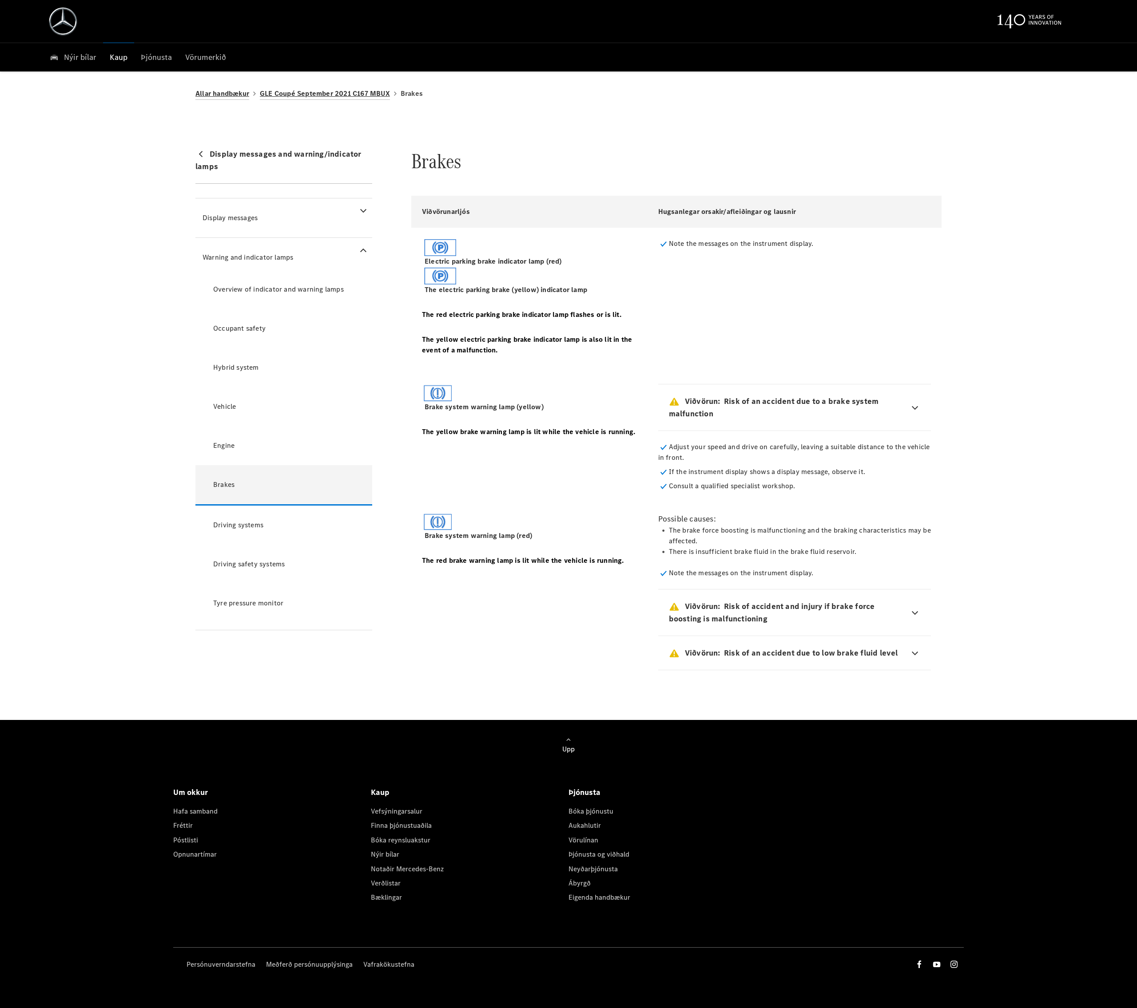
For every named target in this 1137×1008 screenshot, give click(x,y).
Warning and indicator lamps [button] (248, 257)
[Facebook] (919, 964)
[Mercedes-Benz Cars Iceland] (63, 21)
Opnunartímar (195, 854)
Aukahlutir (584, 825)
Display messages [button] (230, 217)
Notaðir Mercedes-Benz (407, 869)
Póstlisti (185, 840)
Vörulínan (583, 840)
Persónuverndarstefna (221, 964)
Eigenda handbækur (599, 897)
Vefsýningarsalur (396, 811)
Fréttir (183, 825)
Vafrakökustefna (388, 964)
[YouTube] (936, 964)
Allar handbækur (222, 93)
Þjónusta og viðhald (598, 854)
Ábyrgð (579, 883)
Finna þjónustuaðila (401, 825)
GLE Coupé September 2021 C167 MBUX (325, 93)
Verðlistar (386, 883)
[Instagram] (954, 964)
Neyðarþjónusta (593, 869)
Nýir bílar (385, 854)
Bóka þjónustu (590, 811)
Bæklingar (386, 897)
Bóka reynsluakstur (400, 840)
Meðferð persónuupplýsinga (309, 964)
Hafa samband (195, 811)
